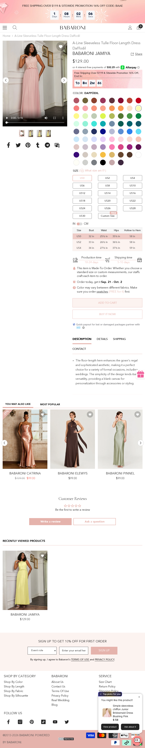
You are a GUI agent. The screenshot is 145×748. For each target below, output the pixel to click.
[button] (6, 80)
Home (6, 36)
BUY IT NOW (107, 314)
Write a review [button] (50, 522)
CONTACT (79, 349)
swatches (102, 291)
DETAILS (102, 339)
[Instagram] (20, 721)
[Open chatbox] (137, 741)
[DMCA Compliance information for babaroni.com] (66, 739)
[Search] (15, 28)
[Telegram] (47, 144)
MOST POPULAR (50, 404)
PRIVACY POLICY (104, 659)
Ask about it (130, 726)
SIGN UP (104, 650)
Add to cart (107, 303)
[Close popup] (139, 697)
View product (110, 726)
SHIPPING (119, 339)
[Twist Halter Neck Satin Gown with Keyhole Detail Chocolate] (72, 439)
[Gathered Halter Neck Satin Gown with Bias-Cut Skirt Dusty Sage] (120, 439)
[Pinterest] (28, 144)
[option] (35, 83)
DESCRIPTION (81, 339)
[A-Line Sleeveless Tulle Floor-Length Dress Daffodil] (25, 580)
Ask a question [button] (95, 522)
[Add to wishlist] (60, 46)
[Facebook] (8, 144)
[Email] (57, 144)
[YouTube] (55, 721)
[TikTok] (43, 721)
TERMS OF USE (80, 659)
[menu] (5, 28)
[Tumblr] (37, 144)
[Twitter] (18, 144)
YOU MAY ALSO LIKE (18, 404)
